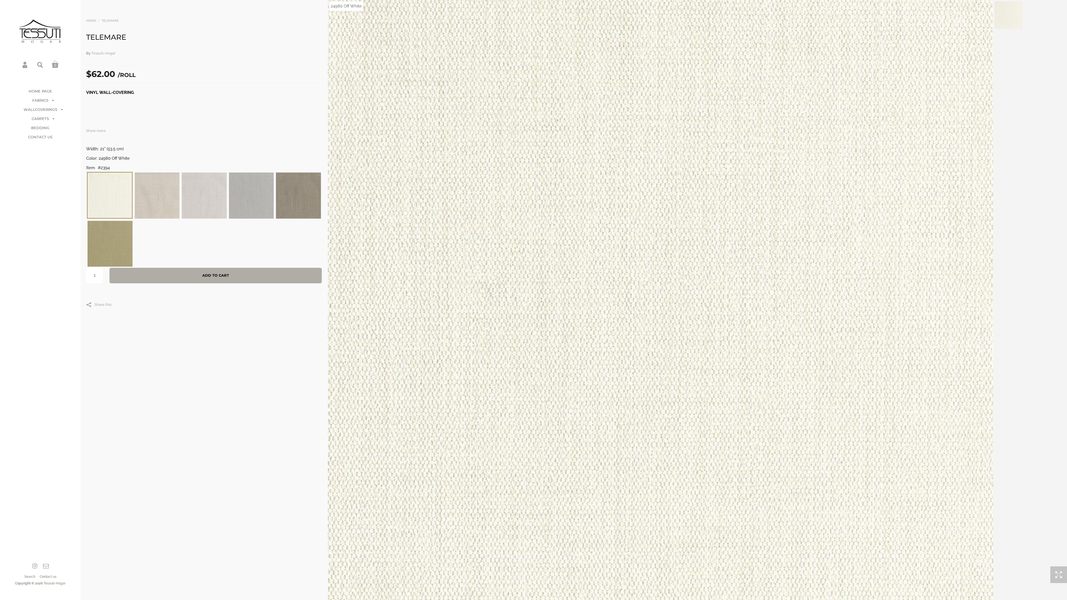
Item (90, 167)
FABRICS (40, 100)
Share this (102, 304)
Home (91, 20)
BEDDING (40, 128)
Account (25, 64)
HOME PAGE (40, 91)
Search (40, 64)
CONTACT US (40, 137)
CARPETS (40, 118)
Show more (96, 130)
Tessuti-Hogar (55, 583)
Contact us (48, 577)
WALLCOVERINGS (40, 109)
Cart (55, 64)
